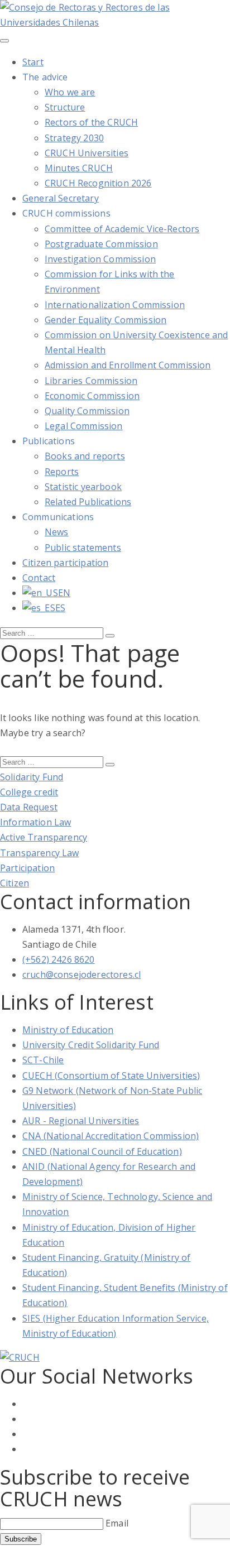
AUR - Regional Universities (80, 1121)
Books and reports (85, 456)
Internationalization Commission (115, 305)
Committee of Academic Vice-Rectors (122, 229)
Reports (62, 471)
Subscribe (20, 1539)
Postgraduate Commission (101, 244)
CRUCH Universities (86, 153)
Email (117, 1523)
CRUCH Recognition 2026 (98, 183)
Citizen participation (65, 562)
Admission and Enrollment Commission (128, 365)
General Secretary (60, 198)
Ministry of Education (67, 1030)
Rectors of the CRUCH (91, 122)
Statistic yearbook (83, 487)
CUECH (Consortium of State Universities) (111, 1075)
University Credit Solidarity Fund (90, 1045)
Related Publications (88, 502)
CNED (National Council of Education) (102, 1151)
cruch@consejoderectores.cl (81, 974)
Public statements (83, 547)
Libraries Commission (91, 381)
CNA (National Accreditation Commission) (110, 1136)
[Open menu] (4, 40)
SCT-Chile (43, 1060)
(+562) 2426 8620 (58, 959)
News (57, 532)
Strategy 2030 (74, 138)
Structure (65, 107)
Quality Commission (87, 411)
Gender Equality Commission (105, 320)
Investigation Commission (100, 259)
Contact (38, 578)
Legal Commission (84, 426)
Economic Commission (92, 396)
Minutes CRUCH (79, 168)
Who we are (70, 92)
